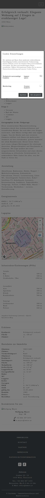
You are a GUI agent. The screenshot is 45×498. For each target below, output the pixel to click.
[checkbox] (40, 76)
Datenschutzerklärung (10, 69)
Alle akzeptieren (35, 95)
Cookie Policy (32, 69)
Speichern (23, 95)
